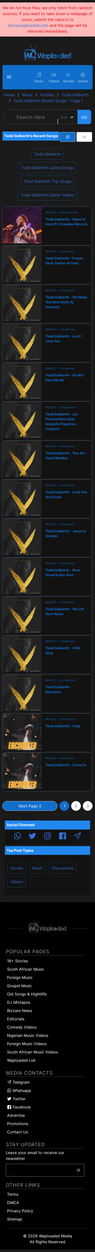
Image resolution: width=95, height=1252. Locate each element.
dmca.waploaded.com (28, 25)
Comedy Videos (22, 1027)
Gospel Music (19, 985)
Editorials (15, 1018)
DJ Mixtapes (18, 1002)
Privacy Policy (20, 1210)
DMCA (13, 1202)
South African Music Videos (32, 1052)
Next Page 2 (30, 805)
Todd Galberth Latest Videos (47, 194)
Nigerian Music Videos (27, 1035)
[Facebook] (62, 836)
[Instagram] (47, 836)
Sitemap (14, 1219)
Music (37, 868)
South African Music (25, 969)
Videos (16, 881)
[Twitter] (32, 836)
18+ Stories (17, 960)
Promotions (17, 1123)
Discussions (63, 868)
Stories (16, 868)
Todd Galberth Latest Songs (47, 167)
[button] (9, 77)
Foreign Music (20, 977)
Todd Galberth (47, 154)
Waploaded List (21, 1060)
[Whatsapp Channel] (17, 836)
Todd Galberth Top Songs (47, 181)
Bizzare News (19, 1010)
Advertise (16, 1115)
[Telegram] (77, 836)
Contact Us (17, 1131)
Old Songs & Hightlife (27, 994)
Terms (12, 1194)
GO (84, 117)
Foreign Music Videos (27, 1043)
